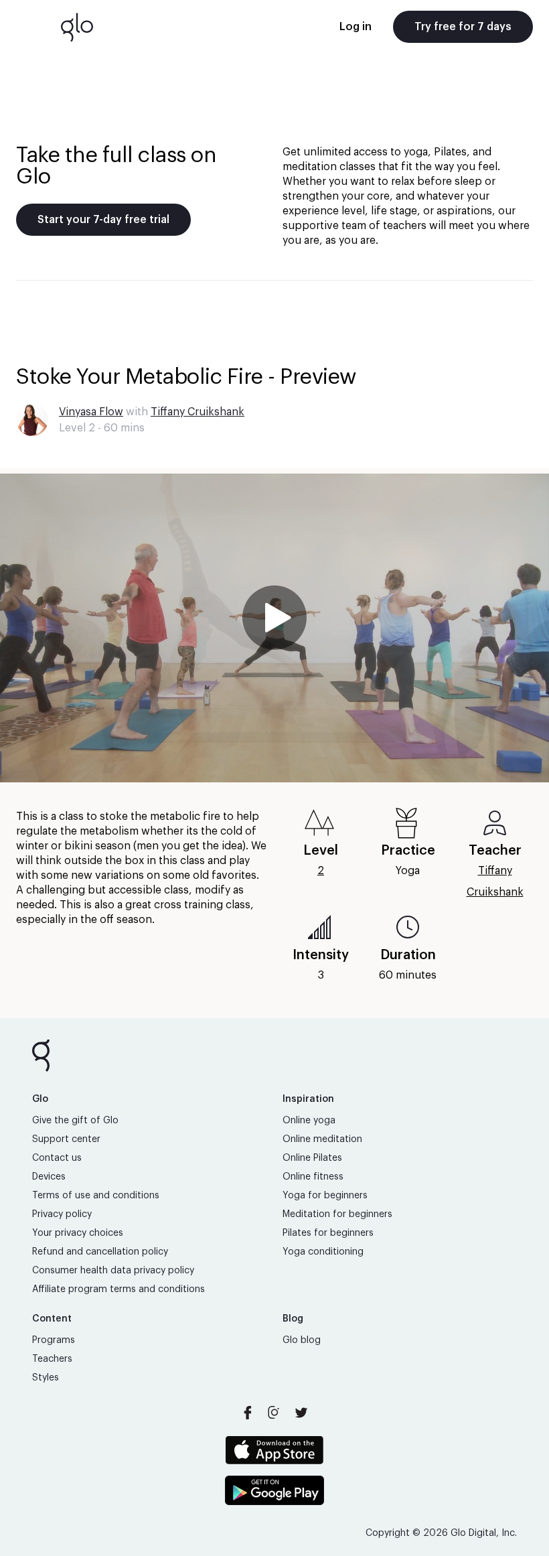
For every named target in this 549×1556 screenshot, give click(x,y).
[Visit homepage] (77, 27)
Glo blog (302, 1340)
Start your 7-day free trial (103, 219)
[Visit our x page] (301, 1413)
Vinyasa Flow (91, 412)
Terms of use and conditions (95, 1195)
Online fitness (313, 1177)
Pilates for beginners (328, 1233)
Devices (49, 1177)
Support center (66, 1139)
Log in (355, 26)
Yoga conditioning (323, 1252)
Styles (45, 1378)
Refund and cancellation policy (100, 1252)
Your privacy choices (77, 1233)
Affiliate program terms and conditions (118, 1289)
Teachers (52, 1359)
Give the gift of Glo (75, 1120)
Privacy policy (62, 1214)
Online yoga (309, 1120)
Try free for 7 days (463, 26)
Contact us (57, 1158)
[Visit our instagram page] (274, 1413)
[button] (274, 628)
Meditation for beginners (337, 1214)
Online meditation (322, 1139)
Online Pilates (312, 1158)
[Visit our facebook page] (248, 1413)
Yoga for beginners (325, 1195)
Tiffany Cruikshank (197, 412)
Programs (53, 1340)
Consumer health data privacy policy (113, 1270)
